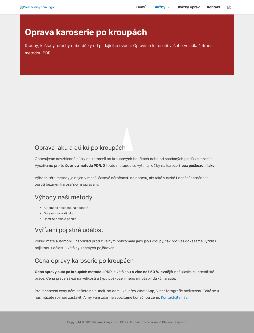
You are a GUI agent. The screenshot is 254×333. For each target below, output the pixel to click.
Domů (141, 7)
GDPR (124, 322)
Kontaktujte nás (174, 297)
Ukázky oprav (188, 7)
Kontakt (213, 7)
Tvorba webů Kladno (157, 322)
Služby (159, 7)
